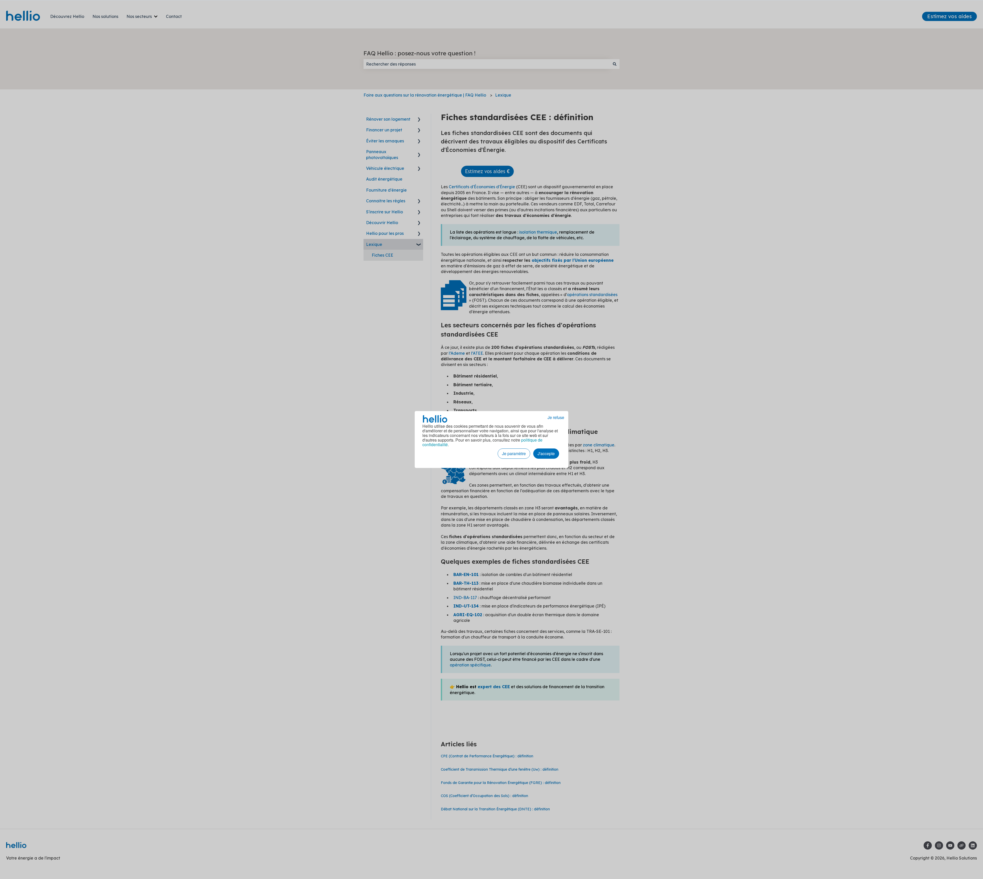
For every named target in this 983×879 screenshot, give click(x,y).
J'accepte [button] (546, 453)
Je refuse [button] (556, 417)
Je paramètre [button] (514, 453)
